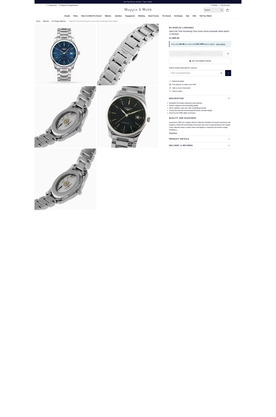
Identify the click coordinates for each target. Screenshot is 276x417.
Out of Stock (196, 53)
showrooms (52, 5)
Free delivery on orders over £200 (184, 84)
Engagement (130, 16)
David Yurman (153, 16)
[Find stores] (228, 73)
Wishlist (215, 5)
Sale (187, 16)
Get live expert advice (201, 61)
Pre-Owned (166, 16)
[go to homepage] (138, 10)
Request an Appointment (69, 5)
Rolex (76, 16)
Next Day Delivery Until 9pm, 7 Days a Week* (138, 2)
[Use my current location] (221, 73)
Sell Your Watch (206, 16)
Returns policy (177, 91)
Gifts (194, 16)
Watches (108, 16)
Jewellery (118, 16)
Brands (67, 16)
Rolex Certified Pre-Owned (91, 16)
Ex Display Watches (59, 21)
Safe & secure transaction (181, 88)
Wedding (141, 16)
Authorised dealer (178, 81)
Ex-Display (178, 16)
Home (38, 21)
